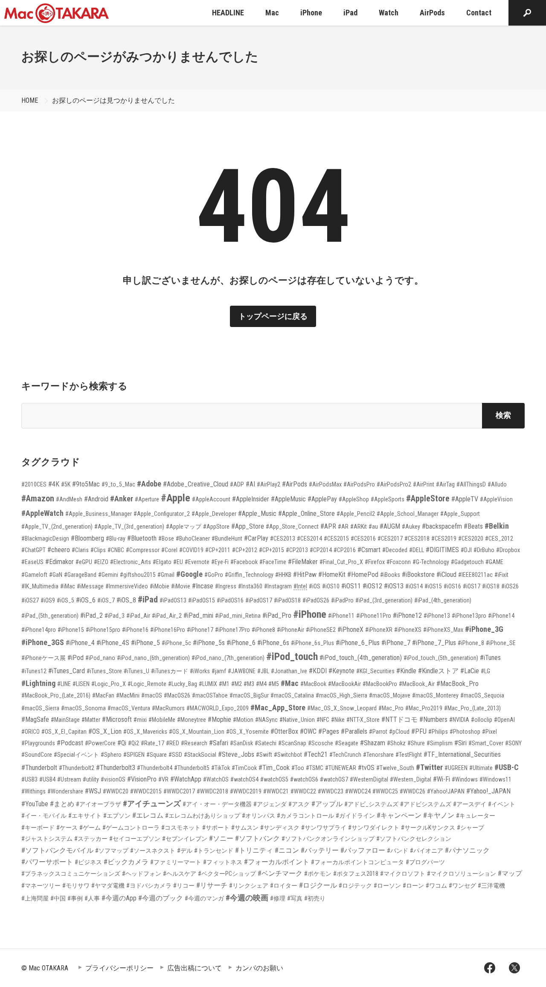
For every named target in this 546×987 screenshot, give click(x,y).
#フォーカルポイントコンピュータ (357, 862)
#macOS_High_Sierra (341, 695)
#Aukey (411, 526)
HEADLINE (228, 12)
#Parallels (354, 731)
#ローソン (387, 885)
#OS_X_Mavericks (145, 731)
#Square (156, 754)
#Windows (465, 779)
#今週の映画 (247, 897)
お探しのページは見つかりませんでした (113, 100)
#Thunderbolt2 (76, 767)
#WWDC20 (115, 791)
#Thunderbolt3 (115, 768)
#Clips (98, 550)
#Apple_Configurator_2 (162, 513)
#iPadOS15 (201, 600)
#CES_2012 (499, 538)
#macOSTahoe (210, 695)
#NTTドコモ (399, 719)
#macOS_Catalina (292, 695)
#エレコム (147, 815)
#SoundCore (36, 754)
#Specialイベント (76, 754)
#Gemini (108, 574)
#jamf (219, 671)
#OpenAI (504, 719)
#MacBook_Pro (457, 684)
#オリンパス (258, 815)
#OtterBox (284, 731)
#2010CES (33, 484)
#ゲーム (90, 827)
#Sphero (111, 754)
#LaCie (469, 671)
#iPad (148, 599)
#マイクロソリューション (461, 873)
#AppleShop (354, 499)
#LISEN (81, 683)
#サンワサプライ (323, 827)
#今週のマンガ (204, 898)
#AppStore (216, 526)
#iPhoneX (350, 629)
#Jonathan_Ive (289, 671)
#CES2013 (282, 538)
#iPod (75, 658)
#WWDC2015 (146, 791)
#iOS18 (491, 586)
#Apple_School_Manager (408, 513)
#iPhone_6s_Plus (312, 643)
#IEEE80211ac (475, 574)
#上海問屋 (35, 898)
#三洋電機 (491, 885)
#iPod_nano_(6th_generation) (153, 657)
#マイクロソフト (402, 873)
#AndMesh (69, 499)
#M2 (236, 683)
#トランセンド (213, 850)
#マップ (510, 873)
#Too (297, 767)
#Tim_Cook (274, 768)
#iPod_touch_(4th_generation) (360, 658)
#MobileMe (161, 719)
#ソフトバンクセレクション (413, 838)
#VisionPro (142, 779)
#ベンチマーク (280, 873)
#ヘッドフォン (141, 873)
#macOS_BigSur (249, 695)
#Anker (121, 498)
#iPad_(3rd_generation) (383, 600)
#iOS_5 (65, 600)
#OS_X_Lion (105, 731)
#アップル (327, 804)
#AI (250, 484)
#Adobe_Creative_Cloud (195, 484)
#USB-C (506, 767)
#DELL (416, 550)
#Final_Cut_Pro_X (341, 562)
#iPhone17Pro (232, 629)
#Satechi (265, 743)
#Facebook (244, 562)
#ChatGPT (33, 550)
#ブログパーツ (425, 862)
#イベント (501, 804)
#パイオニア (426, 850)
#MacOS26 (177, 695)
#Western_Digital (410, 779)
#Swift (264, 754)
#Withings (33, 791)
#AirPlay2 (268, 484)
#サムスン (244, 827)
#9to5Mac (86, 484)
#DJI (466, 550)
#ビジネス (88, 862)
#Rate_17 (152, 743)
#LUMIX (208, 683)
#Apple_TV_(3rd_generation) (129, 526)
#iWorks (200, 671)
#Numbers (433, 719)
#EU (178, 562)
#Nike (338, 719)
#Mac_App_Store (277, 707)
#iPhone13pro (469, 615)
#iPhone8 (263, 629)
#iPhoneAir (290, 629)
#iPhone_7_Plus (434, 643)
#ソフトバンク (257, 838)
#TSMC (314, 767)
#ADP (237, 484)
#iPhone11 (341, 615)
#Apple (175, 498)
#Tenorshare (378, 754)
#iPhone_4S (112, 643)
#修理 (277, 898)
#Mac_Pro (391, 708)
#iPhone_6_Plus (358, 643)
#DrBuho (483, 550)
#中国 (58, 898)
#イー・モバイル (44, 815)
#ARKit (358, 526)
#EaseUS (32, 562)
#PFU (419, 731)
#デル (184, 850)
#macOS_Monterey (435, 695)
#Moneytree (191, 719)
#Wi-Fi (441, 779)
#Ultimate (481, 767)
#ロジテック (355, 885)
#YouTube (34, 804)
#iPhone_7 (395, 643)
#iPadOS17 (258, 600)
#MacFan (103, 695)
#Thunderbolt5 (191, 767)
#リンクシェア (248, 885)
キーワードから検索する (74, 386)
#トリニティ (254, 850)
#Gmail (165, 574)
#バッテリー (320, 850)
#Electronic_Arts (130, 562)
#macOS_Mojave (389, 695)
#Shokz (396, 743)
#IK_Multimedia (39, 586)
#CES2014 (309, 538)
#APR (328, 526)
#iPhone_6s (273, 643)
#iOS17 (471, 586)
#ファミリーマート (175, 862)
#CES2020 (470, 538)
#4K (53, 484)
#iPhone (309, 614)
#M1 (224, 683)
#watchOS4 (244, 779)
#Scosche (320, 743)
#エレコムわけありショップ (202, 815)
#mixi (140, 719)
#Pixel (489, 731)
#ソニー (221, 838)
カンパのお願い (259, 968)
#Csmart (368, 550)
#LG (485, 671)
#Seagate (346, 743)
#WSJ (93, 791)
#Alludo (497, 484)
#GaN (55, 574)
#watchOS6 (304, 779)
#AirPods (294, 484)
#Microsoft (117, 719)
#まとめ (62, 804)
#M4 (261, 683)
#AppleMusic (288, 499)
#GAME (494, 562)
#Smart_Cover (485, 743)
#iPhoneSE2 (321, 629)
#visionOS (113, 779)
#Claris (80, 550)
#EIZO (101, 562)
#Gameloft (34, 574)
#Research (194, 743)
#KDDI (318, 671)
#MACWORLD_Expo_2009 (217, 708)
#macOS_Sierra (40, 708)
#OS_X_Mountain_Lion (196, 731)
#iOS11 (351, 586)
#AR (343, 526)
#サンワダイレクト (373, 827)
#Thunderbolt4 (154, 767)
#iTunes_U (136, 671)
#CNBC (115, 550)
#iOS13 (394, 586)
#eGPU (84, 562)
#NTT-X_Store (363, 719)
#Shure (416, 743)
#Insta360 (250, 586)
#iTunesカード (169, 671)
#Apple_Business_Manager (98, 513)
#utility (91, 779)
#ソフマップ (111, 850)
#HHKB (283, 574)
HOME (29, 100)
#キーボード (38, 827)
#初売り (314, 898)
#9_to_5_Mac (118, 484)
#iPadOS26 (315, 600)
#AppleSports (387, 499)
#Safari (218, 743)
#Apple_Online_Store (306, 513)
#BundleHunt (227, 538)
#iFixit (501, 574)
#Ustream (69, 779)
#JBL (263, 671)
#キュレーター (475, 815)
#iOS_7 (106, 600)
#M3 (249, 683)
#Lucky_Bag (182, 683)
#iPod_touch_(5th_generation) (441, 657)
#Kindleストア (438, 671)
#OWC (308, 731)
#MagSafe (35, 719)
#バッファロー (362, 850)
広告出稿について (194, 968)
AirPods (432, 12)
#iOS (314, 586)
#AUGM (390, 526)
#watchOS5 (274, 779)
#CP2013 (297, 550)
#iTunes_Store (104, 671)
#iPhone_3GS (42, 642)
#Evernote (197, 562)
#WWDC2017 (179, 791)
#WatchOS (216, 779)
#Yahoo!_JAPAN (488, 791)
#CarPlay (256, 538)
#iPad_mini (198, 615)
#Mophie (219, 719)
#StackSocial (200, 754)
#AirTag (445, 484)
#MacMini (127, 695)
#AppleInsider (250, 499)
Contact (478, 12)
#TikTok (220, 767)
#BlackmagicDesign (45, 538)
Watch (388, 12)
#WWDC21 (276, 791)
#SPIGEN (134, 754)
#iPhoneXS (407, 629)
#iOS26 (510, 586)
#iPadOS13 (173, 600)
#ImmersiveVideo (126, 586)
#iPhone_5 (145, 643)
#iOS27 (30, 600)
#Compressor (143, 550)
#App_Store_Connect (292, 526)
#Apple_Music (257, 513)
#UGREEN (456, 767)
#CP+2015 (271, 550)
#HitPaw (305, 574)
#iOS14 (414, 586)
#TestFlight (408, 754)
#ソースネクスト (152, 850)
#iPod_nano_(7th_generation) (228, 657)
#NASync (266, 719)
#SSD (175, 754)
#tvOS (366, 768)
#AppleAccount (211, 499)
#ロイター (283, 885)
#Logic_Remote (147, 683)
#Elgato (162, 562)
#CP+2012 (244, 550)
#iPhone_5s (209, 643)
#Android (96, 499)
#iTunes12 (33, 671)
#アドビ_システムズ (371, 804)
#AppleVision (496, 499)
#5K (65, 484)
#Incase (202, 586)
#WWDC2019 (245, 791)
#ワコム (436, 885)
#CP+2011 (217, 550)
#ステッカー (90, 838)
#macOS (151, 695)
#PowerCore (100, 743)
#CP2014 (321, 550)
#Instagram (278, 586)
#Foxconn (398, 562)
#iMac (67, 586)
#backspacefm (442, 526)
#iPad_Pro (276, 615)
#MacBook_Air (417, 683)
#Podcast (70, 743)
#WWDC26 (412, 791)
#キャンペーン (399, 815)
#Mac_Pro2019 (423, 708)
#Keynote (341, 671)
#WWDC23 (330, 791)
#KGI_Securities (375, 671)
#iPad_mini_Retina (238, 615)
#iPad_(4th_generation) (442, 600)
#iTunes (490, 658)
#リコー (184, 885)
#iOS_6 (86, 600)
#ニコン (287, 850)
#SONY (513, 743)
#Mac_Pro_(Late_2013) (472, 708)
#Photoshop (465, 731)
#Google (189, 574)
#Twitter (429, 767)
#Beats (473, 526)
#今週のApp (119, 898)
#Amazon (37, 498)
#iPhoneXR (378, 629)
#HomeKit (332, 574)
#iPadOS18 (287, 600)
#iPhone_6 (241, 643)
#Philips (438, 731)
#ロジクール (318, 885)
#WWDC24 (358, 791)
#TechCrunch (345, 754)
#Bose (166, 538)
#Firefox (375, 562)
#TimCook (244, 767)
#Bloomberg (87, 538)
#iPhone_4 (80, 643)
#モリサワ (76, 885)
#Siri (460, 743)
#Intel (300, 586)
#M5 (273, 683)
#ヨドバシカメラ (148, 885)
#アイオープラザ (98, 804)
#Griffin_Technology (249, 574)
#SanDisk (241, 743)
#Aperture (147, 499)
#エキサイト (85, 815)
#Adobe (149, 483)
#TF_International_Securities (462, 754)
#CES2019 (443, 538)
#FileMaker (303, 562)
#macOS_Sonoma (83, 708)
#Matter (90, 719)
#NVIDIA (459, 719)
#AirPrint (423, 484)
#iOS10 (331, 586)
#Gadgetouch (467, 562)
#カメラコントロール (305, 815)
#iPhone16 (135, 629)
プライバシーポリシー (119, 968)
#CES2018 (417, 538)
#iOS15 (433, 586)
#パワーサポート (47, 862)
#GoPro (213, 574)
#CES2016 (363, 538)
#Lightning (38, 683)
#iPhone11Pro (373, 615)
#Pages (328, 731)
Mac (272, 12)
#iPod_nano (100, 657)
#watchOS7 (334, 779)
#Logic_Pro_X (108, 683)
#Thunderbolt (39, 768)
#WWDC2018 (212, 791)
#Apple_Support (460, 513)
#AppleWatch (42, 513)
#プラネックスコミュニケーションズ (70, 873)
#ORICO (30, 731)
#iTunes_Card (66, 671)
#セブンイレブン (184, 838)
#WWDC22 (303, 791)
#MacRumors (168, 708)
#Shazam (372, 743)
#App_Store (247, 526)
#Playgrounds (38, 743)
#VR (163, 779)
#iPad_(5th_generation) (49, 615)
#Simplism (440, 743)
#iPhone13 (437, 615)
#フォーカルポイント (276, 862)
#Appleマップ (183, 526)
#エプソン (117, 815)
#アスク (299, 804)
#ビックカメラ (126, 862)
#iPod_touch (292, 657)
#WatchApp (185, 779)
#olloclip (481, 719)
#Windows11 (495, 779)
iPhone (311, 12)
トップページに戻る (273, 316)
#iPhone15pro (103, 629)
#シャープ (470, 827)
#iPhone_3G (484, 629)
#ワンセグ (462, 885)
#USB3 (29, 779)
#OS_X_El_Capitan (64, 731)
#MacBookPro (380, 683)
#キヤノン (438, 815)
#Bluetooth (142, 538)
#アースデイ (469, 804)
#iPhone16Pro (167, 629)
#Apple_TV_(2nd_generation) (57, 526)
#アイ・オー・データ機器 (217, 804)
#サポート (215, 827)
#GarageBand (80, 574)
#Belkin (497, 525)
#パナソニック (467, 850)
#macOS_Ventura (128, 708)
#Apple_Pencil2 (356, 513)
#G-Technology (430, 562)
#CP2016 (345, 550)
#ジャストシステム (47, 838)
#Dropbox (508, 550)
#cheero (58, 550)
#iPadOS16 (230, 600)
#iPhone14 (501, 615)
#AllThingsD (471, 484)
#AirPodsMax (325, 484)
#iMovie (180, 586)
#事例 (75, 898)
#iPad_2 (91, 615)
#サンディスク (279, 827)
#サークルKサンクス (428, 827)
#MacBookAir (344, 683)
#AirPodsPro (359, 484)
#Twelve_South (395, 767)
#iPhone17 (200, 629)
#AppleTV (464, 499)
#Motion (243, 719)
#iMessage (90, 586)
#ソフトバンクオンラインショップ (328, 838)
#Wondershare (65, 791)
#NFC (323, 719)
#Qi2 (133, 743)
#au (373, 526)
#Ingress (225, 586)
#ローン (413, 885)
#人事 (92, 898)
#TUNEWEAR (340, 767)
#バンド (397, 850)
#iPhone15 (71, 629)
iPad (350, 12)
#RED (172, 743)
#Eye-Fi (220, 562)
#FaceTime (272, 562)
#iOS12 (372, 586)
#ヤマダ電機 (108, 885)
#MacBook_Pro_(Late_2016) (55, 695)
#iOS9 (48, 600)
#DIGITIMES (442, 550)
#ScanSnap (292, 743)
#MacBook (313, 683)
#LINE (64, 683)
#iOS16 (452, 586)
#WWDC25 (385, 791)
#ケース (67, 827)
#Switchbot (288, 754)
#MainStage (65, 719)
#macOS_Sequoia (482, 695)
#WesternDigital (369, 779)
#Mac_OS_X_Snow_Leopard (342, 708)
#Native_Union (297, 719)
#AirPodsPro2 (394, 484)
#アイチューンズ (152, 803)
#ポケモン (317, 873)
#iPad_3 (115, 615)
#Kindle (406, 671)
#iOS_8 (126, 600)
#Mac (290, 683)
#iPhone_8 (471, 643)
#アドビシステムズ (425, 804)
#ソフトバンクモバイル (57, 850)
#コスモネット (180, 827)
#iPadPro (342, 600)
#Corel (169, 550)
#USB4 (47, 779)
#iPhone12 (407, 615)
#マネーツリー (41, 885)
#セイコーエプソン (134, 838)
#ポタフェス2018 (355, 873)
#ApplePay (322, 499)
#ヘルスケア (179, 873)
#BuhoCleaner (193, 538)
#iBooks (390, 574)
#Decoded (394, 550)
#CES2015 (336, 538)
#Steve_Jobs (236, 754)
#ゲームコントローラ (131, 827)
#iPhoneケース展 (43, 657)
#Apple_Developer (214, 513)
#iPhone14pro (38, 629)
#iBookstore (418, 574)
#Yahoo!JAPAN (446, 791)
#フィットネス (222, 862)
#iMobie (159, 586)
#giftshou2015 (138, 574)
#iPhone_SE (501, 643)
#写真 (294, 898)
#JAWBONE (242, 671)
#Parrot (378, 731)
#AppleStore (428, 498)
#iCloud (446, 574)
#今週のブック (160, 898)
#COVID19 (191, 550)
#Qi (121, 743)
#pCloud (399, 731)
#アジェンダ (270, 804)
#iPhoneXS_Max (443, 629)
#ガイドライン (355, 815)
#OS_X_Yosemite (247, 731)
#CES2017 (390, 538)
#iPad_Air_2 (167, 615)
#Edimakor (59, 562)
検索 (503, 415)
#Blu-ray (115, 538)
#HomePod (362, 574)
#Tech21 (316, 754)
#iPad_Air (138, 615)
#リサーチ (211, 885)
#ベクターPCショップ (227, 873)
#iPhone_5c (176, 643)
